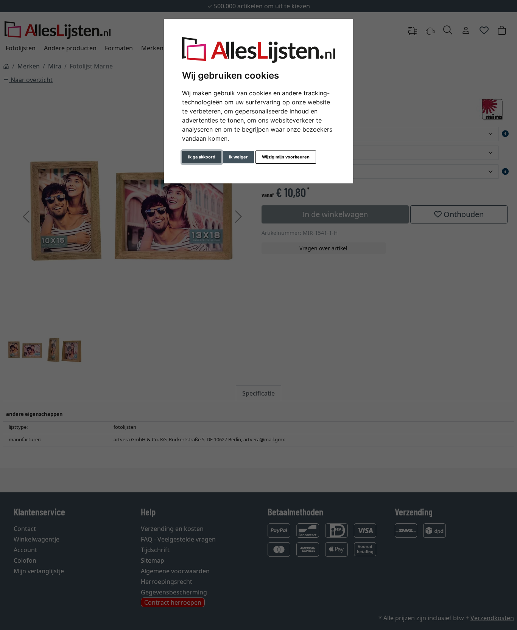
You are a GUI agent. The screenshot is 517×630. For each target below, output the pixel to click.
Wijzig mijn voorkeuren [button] (286, 157)
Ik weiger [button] (238, 157)
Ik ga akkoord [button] (201, 157)
